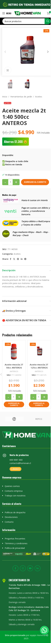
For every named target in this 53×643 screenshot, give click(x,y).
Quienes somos (12, 486)
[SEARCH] (48, 21)
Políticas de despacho (15, 512)
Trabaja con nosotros (15, 495)
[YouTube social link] (30, 568)
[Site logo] (27, 13)
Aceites (38, 96)
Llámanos (15, 469)
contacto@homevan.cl (20, 463)
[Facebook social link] (10, 259)
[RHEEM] (14, 419)
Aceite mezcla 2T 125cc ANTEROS (39, 366)
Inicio (4, 96)
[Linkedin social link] (21, 259)
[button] (5, 52)
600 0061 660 (16, 459)
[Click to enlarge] (7, 70)
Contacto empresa (14, 491)
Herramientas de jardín (21, 96)
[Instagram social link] (23, 568)
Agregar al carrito (35, 182)
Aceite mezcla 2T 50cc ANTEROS (14, 366)
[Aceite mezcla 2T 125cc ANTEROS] (39, 352)
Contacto (9, 521)
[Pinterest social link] (18, 259)
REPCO (38, 419)
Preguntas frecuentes (15, 538)
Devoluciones (11, 517)
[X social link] (14, 259)
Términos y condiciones (16, 543)
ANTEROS (14, 371)
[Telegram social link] (25, 259)
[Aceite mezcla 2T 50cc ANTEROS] (14, 352)
